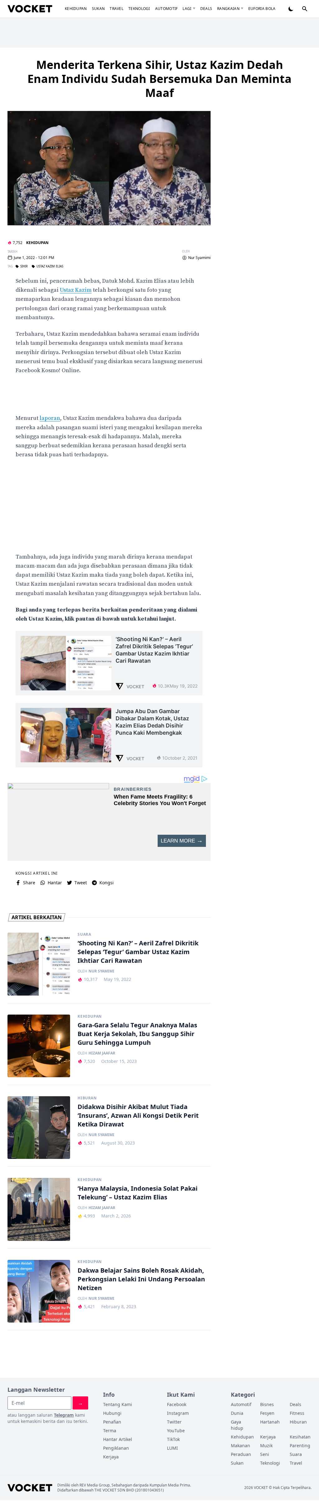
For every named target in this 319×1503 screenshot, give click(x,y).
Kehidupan (76, 8)
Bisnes (267, 1404)
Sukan (98, 8)
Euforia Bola (262, 8)
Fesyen (267, 1413)
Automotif (166, 8)
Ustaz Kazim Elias (49, 266)
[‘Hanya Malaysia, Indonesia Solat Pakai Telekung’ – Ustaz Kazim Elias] (38, 1209)
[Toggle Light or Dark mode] (291, 8)
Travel (116, 8)
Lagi (187, 8)
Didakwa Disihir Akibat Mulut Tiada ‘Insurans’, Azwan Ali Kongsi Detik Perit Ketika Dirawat (138, 1115)
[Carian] (305, 8)
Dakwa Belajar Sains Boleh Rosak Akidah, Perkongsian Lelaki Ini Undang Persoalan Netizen (141, 1279)
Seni (264, 1454)
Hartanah (270, 1422)
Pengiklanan (116, 1448)
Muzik (266, 1445)
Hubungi (112, 1413)
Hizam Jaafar (101, 1053)
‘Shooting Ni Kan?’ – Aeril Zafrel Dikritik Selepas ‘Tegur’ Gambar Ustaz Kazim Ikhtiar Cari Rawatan (138, 952)
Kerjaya (111, 1457)
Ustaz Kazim (76, 290)
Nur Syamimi (199, 257)
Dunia (237, 1413)
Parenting (300, 1445)
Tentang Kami (117, 1404)
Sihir (24, 266)
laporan (50, 418)
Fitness (297, 1413)
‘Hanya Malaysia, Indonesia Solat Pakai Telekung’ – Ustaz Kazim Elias (138, 1192)
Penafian (112, 1422)
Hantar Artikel (117, 1439)
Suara (84, 934)
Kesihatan (300, 1437)
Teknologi (139, 8)
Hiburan (87, 1098)
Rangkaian (228, 8)
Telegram (64, 1415)
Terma (109, 1430)
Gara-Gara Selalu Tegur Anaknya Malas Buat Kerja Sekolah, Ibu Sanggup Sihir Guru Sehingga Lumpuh (137, 1034)
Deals (206, 8)
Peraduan (241, 1454)
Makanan (240, 1445)
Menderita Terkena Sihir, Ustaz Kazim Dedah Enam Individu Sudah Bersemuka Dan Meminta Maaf (159, 78)
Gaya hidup (237, 1425)
